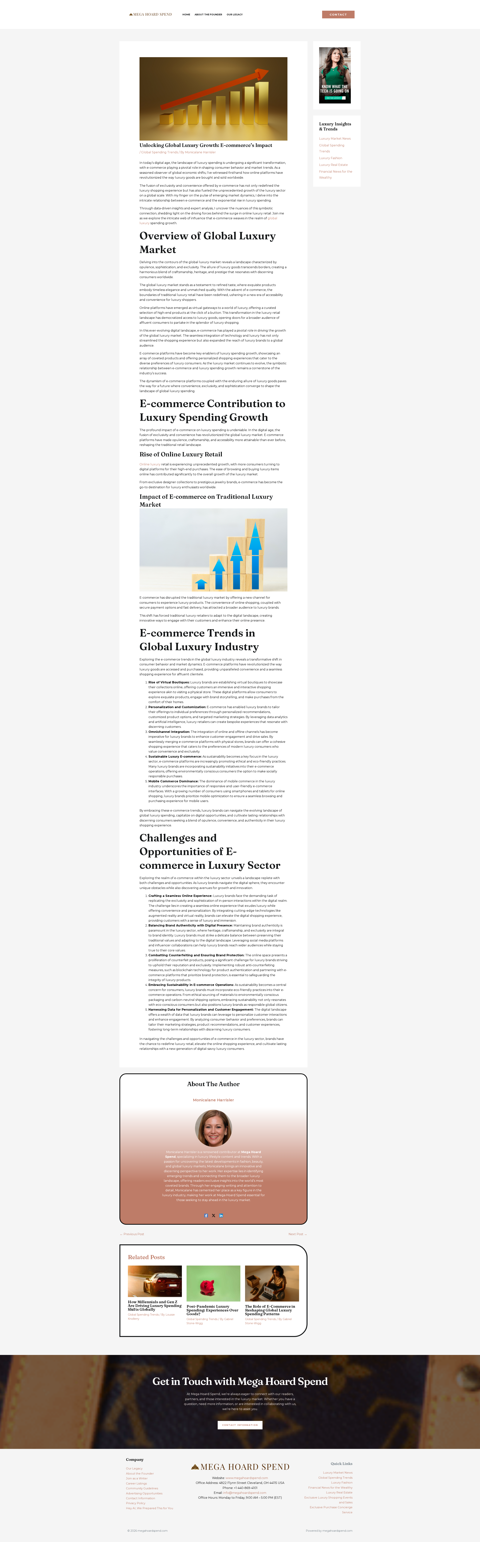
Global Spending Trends (159, 152)
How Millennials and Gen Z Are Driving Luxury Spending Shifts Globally (155, 1305)
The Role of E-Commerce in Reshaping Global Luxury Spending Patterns (270, 1310)
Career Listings (136, 1483)
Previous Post (132, 1234)
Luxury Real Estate (333, 165)
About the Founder (140, 1473)
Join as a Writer (137, 1478)
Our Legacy (134, 1468)
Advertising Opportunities (144, 1493)
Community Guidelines (142, 1488)
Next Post (298, 1234)
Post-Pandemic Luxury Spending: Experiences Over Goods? (212, 1310)
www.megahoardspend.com (247, 1478)
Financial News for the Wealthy (330, 1487)
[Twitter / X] (213, 1215)
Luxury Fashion (330, 158)
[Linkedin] (221, 1215)
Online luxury (150, 464)
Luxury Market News (335, 138)
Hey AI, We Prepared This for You (149, 1508)
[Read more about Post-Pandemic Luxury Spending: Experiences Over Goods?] (214, 1283)
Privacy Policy (135, 1503)
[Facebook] (206, 1215)
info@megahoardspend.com (244, 1493)
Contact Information (140, 1498)
